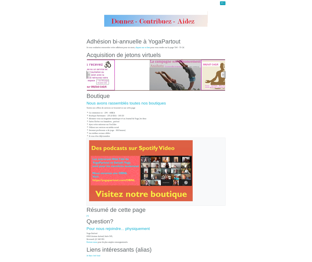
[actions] (222, 3)
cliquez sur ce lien (142, 47)
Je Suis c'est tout (93, 255)
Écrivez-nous (92, 242)
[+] (88, 215)
